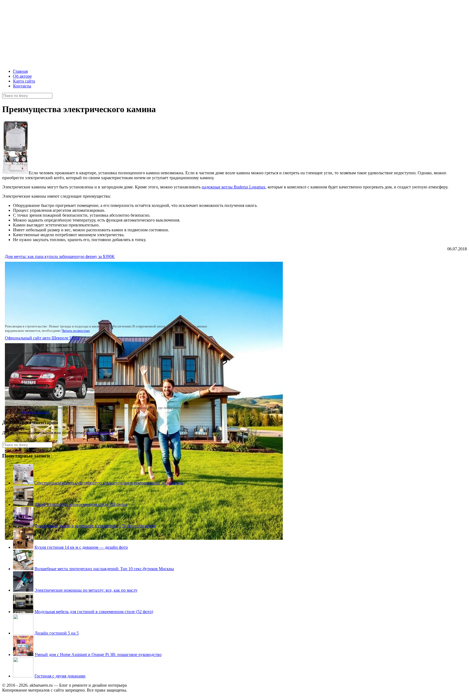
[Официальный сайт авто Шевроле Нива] (49, 404)
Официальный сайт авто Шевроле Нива (42, 338)
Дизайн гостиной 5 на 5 (56, 633)
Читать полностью (76, 331)
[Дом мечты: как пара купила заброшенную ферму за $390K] (144, 538)
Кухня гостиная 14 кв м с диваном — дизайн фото (81, 547)
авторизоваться (99, 432)
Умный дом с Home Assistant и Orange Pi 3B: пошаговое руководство (97, 654)
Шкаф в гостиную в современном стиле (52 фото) (80, 504)
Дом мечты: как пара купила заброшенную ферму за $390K (60, 256)
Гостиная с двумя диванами (59, 676)
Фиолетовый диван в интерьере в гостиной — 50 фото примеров (95, 525)
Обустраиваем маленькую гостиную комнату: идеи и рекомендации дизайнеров (108, 483)
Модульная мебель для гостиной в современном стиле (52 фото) (93, 611)
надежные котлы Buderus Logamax (233, 187)
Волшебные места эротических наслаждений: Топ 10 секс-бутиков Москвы (104, 568)
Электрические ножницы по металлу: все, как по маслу (86, 590)
